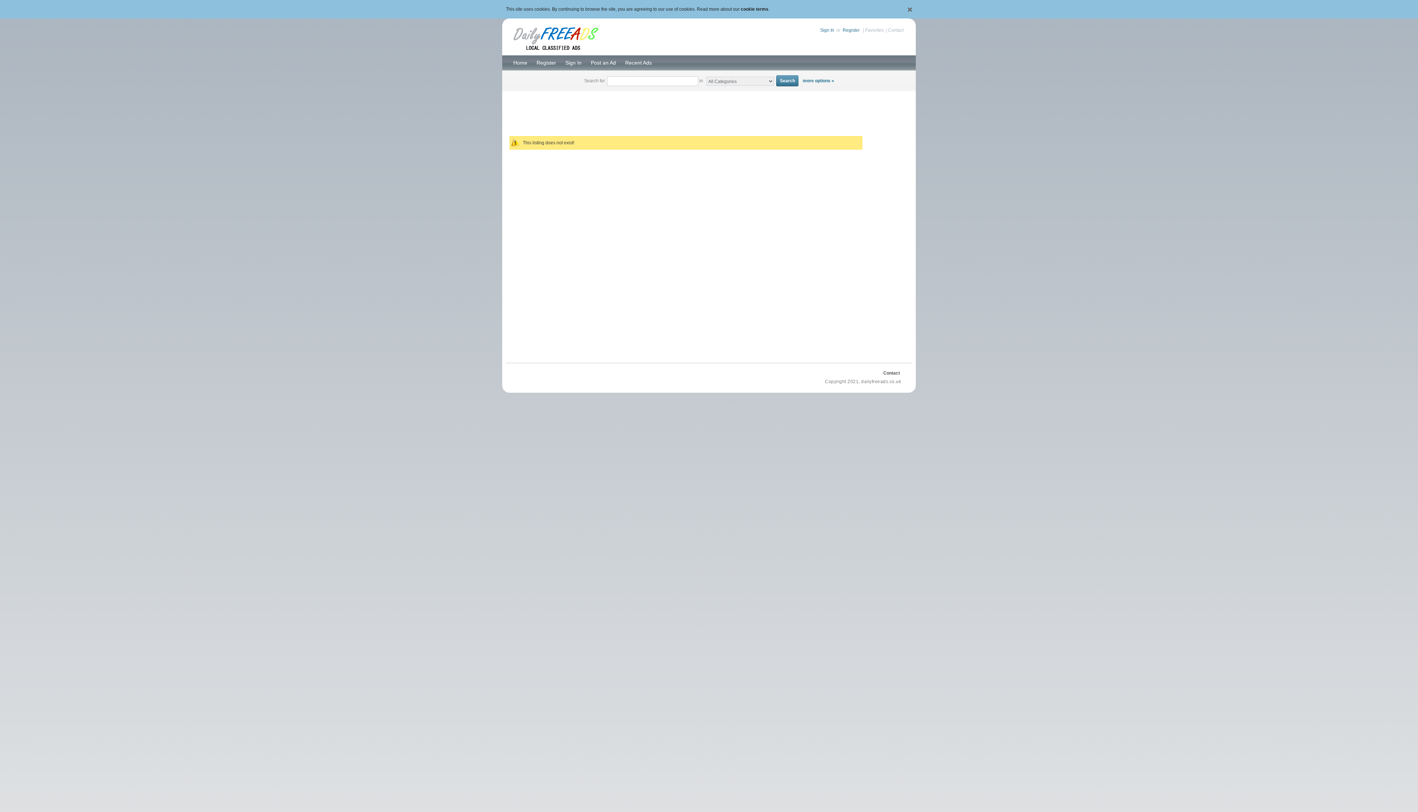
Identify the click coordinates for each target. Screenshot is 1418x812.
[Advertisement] (709, 109)
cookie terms (754, 9)
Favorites (874, 30)
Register (851, 30)
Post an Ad (603, 63)
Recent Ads (638, 63)
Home (520, 63)
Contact (896, 30)
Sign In (827, 30)
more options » (818, 80)
